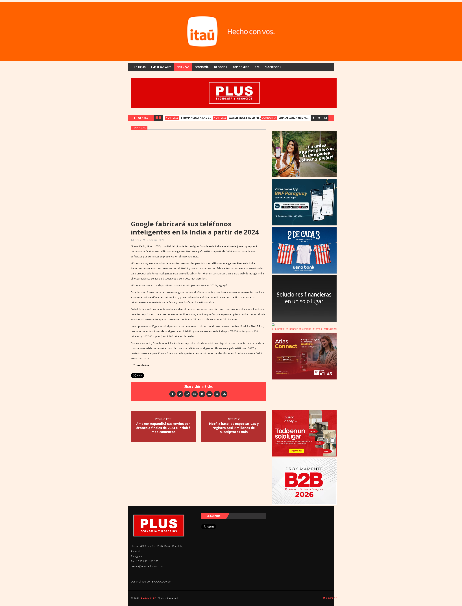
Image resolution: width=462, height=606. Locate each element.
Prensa (137, 240)
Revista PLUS (148, 598)
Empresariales (161, 67)
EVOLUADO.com (161, 581)
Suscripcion (273, 67)
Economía (202, 67)
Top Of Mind (240, 67)
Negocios (220, 67)
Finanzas (183, 67)
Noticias (140, 67)
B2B (257, 67)
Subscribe (331, 598)
